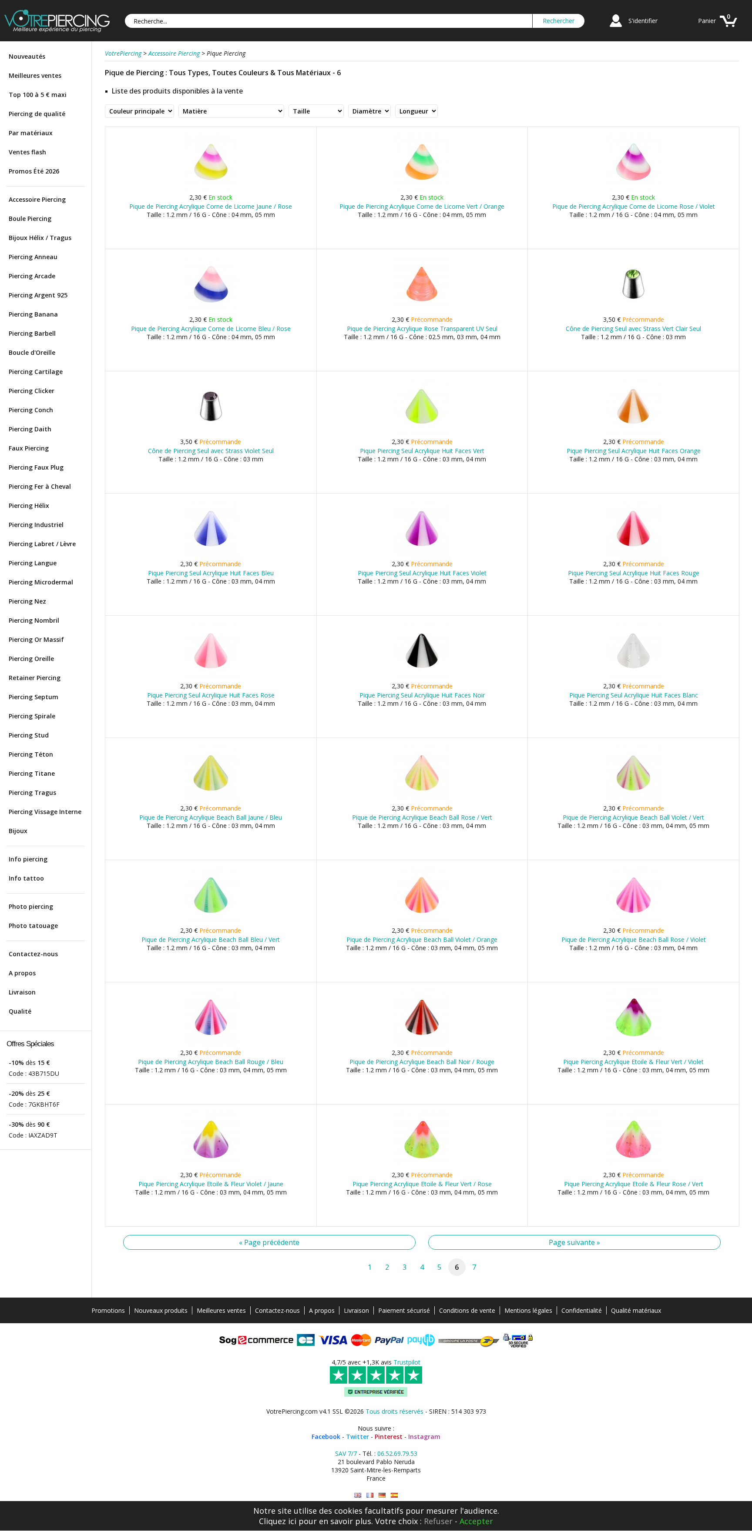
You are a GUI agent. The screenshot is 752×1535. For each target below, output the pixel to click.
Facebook (326, 1436)
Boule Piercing (30, 218)
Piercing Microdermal (41, 582)
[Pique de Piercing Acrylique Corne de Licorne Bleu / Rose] (210, 310)
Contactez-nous (33, 954)
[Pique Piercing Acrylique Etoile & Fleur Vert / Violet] (633, 1043)
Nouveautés (27, 56)
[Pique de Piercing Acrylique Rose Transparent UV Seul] (421, 310)
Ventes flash (27, 152)
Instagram (424, 1436)
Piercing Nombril (34, 620)
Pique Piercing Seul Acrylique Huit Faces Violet (422, 573)
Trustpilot (406, 1362)
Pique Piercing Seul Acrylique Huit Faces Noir (422, 695)
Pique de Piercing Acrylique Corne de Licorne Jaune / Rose (210, 206)
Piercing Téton (31, 754)
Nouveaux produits (161, 1310)
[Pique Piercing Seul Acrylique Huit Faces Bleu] (210, 555)
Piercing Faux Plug (36, 467)
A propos (22, 973)
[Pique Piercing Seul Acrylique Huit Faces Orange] (633, 432)
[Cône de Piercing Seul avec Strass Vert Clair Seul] (633, 310)
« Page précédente (269, 1242)
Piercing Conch (31, 410)
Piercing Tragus (32, 792)
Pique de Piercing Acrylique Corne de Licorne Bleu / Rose (211, 328)
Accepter (476, 1521)
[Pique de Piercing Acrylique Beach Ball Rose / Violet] (633, 921)
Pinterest (389, 1436)
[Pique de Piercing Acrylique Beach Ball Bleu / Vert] (210, 921)
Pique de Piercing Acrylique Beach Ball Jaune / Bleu (210, 817)
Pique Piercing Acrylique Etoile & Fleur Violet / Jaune (210, 1184)
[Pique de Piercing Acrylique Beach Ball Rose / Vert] (421, 799)
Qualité (20, 1011)
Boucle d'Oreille (32, 352)
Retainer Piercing (34, 678)
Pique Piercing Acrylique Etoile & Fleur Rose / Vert (633, 1184)
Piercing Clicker (31, 391)
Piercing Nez (27, 601)
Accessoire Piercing (37, 199)
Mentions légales (528, 1310)
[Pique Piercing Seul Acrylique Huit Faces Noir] (421, 677)
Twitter (357, 1436)
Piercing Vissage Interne (45, 812)
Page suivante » (574, 1242)
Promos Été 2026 (34, 171)
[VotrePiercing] (57, 30)
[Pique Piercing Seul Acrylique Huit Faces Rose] (210, 677)
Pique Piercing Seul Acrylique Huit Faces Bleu (211, 573)
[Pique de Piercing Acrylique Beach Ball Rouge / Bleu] (210, 1043)
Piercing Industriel (36, 525)
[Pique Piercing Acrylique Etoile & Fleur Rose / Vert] (633, 1165)
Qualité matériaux (636, 1310)
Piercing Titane (32, 773)
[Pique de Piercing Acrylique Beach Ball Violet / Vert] (633, 799)
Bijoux (18, 831)
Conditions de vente (467, 1310)
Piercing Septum (33, 697)
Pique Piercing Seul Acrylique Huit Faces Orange (634, 451)
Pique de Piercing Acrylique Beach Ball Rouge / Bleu (210, 1062)
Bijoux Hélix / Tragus (40, 238)
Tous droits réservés (394, 1411)
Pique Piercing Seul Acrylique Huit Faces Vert (422, 451)
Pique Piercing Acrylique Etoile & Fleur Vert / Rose (422, 1184)
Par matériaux (31, 133)
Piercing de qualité (37, 114)
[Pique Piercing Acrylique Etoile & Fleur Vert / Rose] (421, 1165)
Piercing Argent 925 (38, 295)
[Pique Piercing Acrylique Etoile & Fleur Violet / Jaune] (210, 1165)
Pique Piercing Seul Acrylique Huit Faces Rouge (633, 573)
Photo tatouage (33, 925)
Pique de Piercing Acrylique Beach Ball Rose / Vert (422, 817)
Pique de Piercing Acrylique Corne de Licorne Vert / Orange (421, 206)
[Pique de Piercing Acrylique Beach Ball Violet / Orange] (421, 921)
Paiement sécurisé (404, 1310)
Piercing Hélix (29, 505)
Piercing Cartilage (36, 371)
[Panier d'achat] (728, 28)
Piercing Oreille (31, 658)
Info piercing (28, 859)
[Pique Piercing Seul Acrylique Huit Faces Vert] (421, 432)
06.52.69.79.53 (397, 1453)
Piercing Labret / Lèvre (42, 544)
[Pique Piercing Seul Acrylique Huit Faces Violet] (421, 555)
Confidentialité (581, 1310)
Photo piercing (31, 906)
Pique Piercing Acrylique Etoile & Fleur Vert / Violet (633, 1062)
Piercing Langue (33, 563)
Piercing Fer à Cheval (40, 486)
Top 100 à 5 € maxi (38, 94)
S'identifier (643, 21)
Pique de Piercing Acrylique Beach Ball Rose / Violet (633, 939)
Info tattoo (26, 878)
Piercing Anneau (33, 257)
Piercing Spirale (32, 716)
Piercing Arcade (32, 276)
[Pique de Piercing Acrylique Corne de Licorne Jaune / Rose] (210, 188)
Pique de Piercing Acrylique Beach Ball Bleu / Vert (210, 939)
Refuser (438, 1521)
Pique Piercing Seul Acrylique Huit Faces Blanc (633, 695)
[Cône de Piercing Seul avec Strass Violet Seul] (210, 432)
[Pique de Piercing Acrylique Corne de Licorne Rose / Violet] (633, 188)
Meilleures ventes (35, 75)
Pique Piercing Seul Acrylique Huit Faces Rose (211, 695)
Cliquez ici (277, 1521)
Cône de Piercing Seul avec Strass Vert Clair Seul (633, 328)
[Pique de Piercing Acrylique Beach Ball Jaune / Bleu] (210, 799)
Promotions (108, 1310)
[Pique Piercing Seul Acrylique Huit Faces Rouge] (633, 555)
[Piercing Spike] (358, 1495)
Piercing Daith (30, 429)
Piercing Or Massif (36, 639)
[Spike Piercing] (394, 1495)
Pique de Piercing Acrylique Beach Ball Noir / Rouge (421, 1062)
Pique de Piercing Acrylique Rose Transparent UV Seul (422, 328)
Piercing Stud (29, 735)
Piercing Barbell (32, 333)
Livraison (22, 992)
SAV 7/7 (346, 1453)
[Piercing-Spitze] (382, 1495)
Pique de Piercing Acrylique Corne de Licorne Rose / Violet (633, 206)
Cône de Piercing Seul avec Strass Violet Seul (211, 451)
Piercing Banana (33, 314)
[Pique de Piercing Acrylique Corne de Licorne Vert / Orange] (421, 188)
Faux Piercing (29, 448)
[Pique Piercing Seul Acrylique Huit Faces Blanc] (633, 677)
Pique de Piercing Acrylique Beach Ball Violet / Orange (421, 939)
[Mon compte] (616, 28)
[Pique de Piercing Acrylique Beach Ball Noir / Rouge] (421, 1043)
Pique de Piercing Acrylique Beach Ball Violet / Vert (633, 817)
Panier (707, 21)
